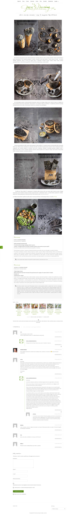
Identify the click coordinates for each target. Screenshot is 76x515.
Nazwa (14, 469)
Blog (23, 1)
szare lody (38, 322)
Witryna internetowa (16, 478)
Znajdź (56, 1)
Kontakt (45, 1)
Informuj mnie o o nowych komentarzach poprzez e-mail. (24, 487)
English (19, 1)
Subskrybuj (50, 1)
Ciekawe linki (15, 505)
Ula (21, 435)
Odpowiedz (58, 336)
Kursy (37, 1)
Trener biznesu (23, 349)
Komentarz (15, 458)
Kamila (21, 425)
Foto (41, 1)
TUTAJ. (55, 196)
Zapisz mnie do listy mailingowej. (20, 494)
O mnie (27, 1)
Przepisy (32, 1)
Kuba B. (21, 443)
